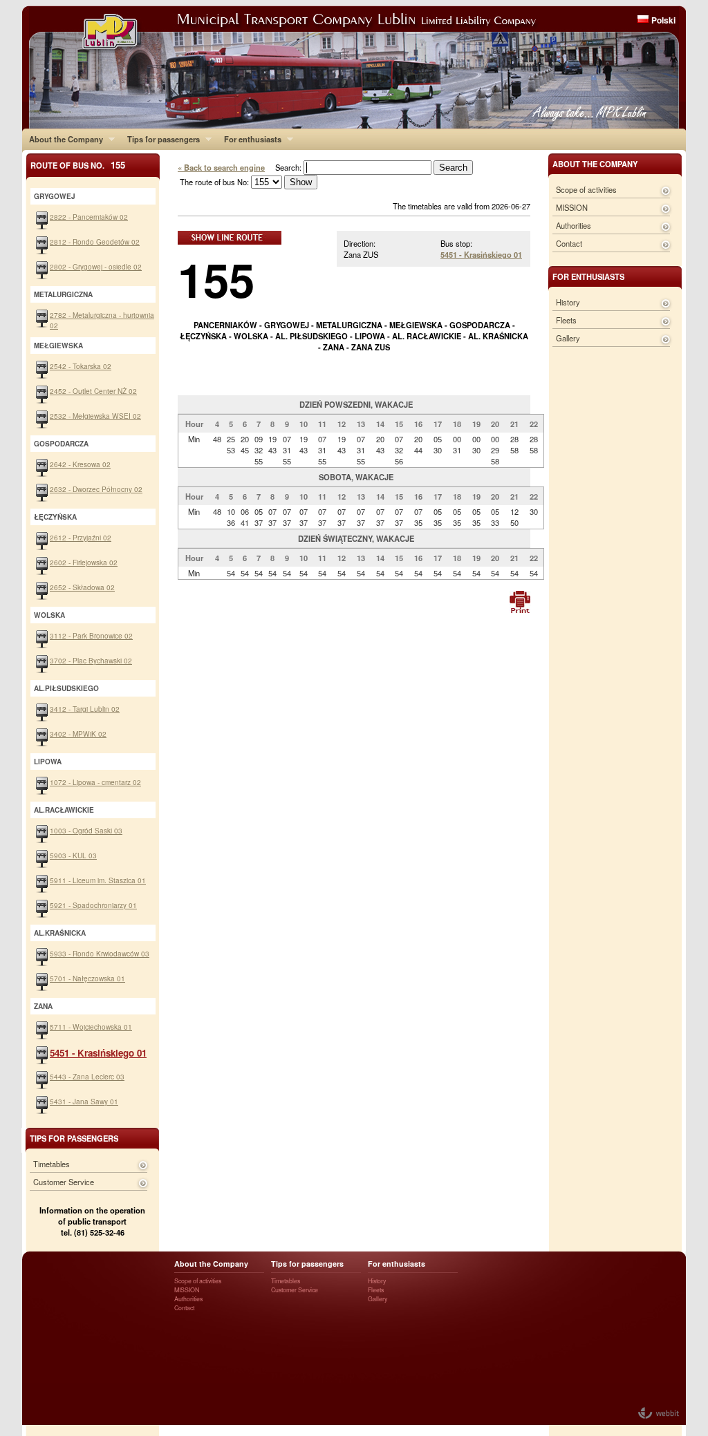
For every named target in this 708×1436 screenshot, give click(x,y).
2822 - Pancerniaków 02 (89, 216)
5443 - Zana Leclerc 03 (87, 1076)
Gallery (568, 337)
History (568, 302)
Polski (663, 20)
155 (216, 278)
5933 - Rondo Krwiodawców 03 (99, 953)
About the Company (62, 138)
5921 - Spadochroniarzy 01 (93, 905)
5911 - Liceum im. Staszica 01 (98, 880)
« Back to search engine (221, 167)
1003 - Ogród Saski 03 (86, 830)
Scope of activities (586, 189)
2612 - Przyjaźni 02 (80, 537)
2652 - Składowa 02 (82, 587)
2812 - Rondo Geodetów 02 (95, 241)
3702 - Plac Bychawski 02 (91, 660)
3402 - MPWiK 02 (78, 733)
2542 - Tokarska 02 (80, 366)
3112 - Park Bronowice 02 (91, 635)
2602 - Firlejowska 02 (84, 562)
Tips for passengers (160, 138)
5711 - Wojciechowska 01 (91, 1026)
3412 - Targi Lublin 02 (85, 708)
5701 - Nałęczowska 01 (87, 978)
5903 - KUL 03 (73, 855)
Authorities (573, 225)
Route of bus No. (77, 164)
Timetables (51, 1163)
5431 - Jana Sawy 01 (84, 1101)
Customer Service (63, 1181)
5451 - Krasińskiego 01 (481, 254)
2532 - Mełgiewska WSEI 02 (95, 415)
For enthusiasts (249, 138)
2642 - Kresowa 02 (80, 464)
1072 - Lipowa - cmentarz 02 (95, 782)
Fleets (566, 319)
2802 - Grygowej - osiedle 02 (96, 266)
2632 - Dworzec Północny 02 (96, 489)
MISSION (572, 207)
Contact (569, 243)
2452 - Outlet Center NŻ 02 (93, 391)
